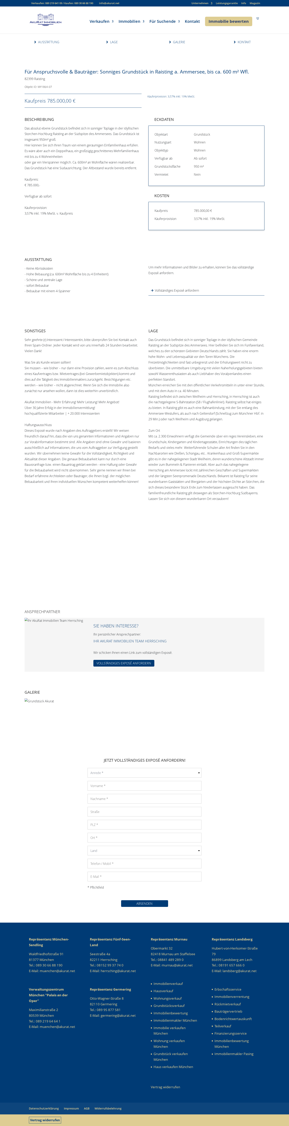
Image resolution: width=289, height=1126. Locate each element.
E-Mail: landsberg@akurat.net (234, 971)
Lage (114, 42)
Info (243, 3)
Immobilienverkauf (168, 983)
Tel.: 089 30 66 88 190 (46, 965)
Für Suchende (162, 22)
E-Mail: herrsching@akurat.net (113, 971)
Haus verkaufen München (173, 1066)
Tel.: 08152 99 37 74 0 (106, 965)
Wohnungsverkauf (168, 998)
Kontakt (192, 22)
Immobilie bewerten (229, 21)
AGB (86, 1108)
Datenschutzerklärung (44, 1108)
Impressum (71, 1108)
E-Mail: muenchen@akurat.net (52, 971)
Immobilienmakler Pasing (233, 1054)
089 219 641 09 (54, 3)
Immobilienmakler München (175, 1020)
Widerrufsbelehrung (108, 1108)
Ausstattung (48, 42)
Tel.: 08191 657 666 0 (228, 965)
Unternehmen (199, 3)
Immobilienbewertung (171, 1013)
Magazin (255, 3)
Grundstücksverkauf (169, 1005)
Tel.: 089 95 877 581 (105, 1010)
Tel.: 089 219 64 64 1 (45, 1021)
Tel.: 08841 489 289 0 (167, 959)
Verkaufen (100, 22)
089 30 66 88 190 (83, 3)
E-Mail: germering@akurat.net (113, 1015)
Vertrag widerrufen (45, 1120)
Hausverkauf (163, 991)
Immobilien (129, 22)
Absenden (144, 903)
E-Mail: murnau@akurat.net (172, 965)
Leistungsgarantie (227, 3)
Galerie (179, 42)
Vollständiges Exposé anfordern (177, 290)
